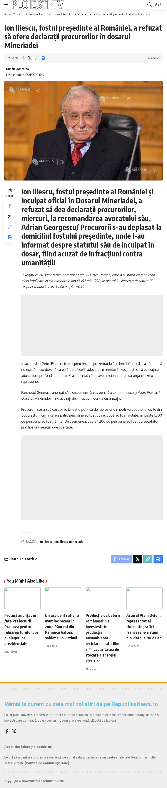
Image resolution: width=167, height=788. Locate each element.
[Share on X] (30, 57)
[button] (8, 4)
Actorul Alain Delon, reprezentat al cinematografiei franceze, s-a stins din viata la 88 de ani (144, 626)
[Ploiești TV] (37, 4)
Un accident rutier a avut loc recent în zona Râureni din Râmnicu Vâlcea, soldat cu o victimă (62, 626)
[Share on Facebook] (23, 57)
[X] (14, 731)
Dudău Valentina (17, 69)
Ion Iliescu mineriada (69, 541)
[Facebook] (6, 731)
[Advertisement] (92, 325)
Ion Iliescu (45, 541)
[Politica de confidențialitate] (47, 763)
